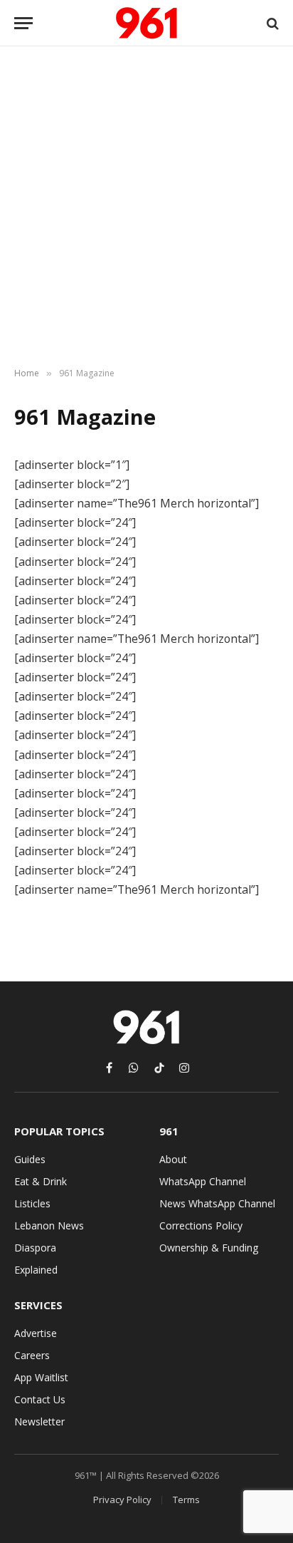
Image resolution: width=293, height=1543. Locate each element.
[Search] (271, 23)
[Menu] (23, 23)
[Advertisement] (146, 207)
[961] (146, 23)
